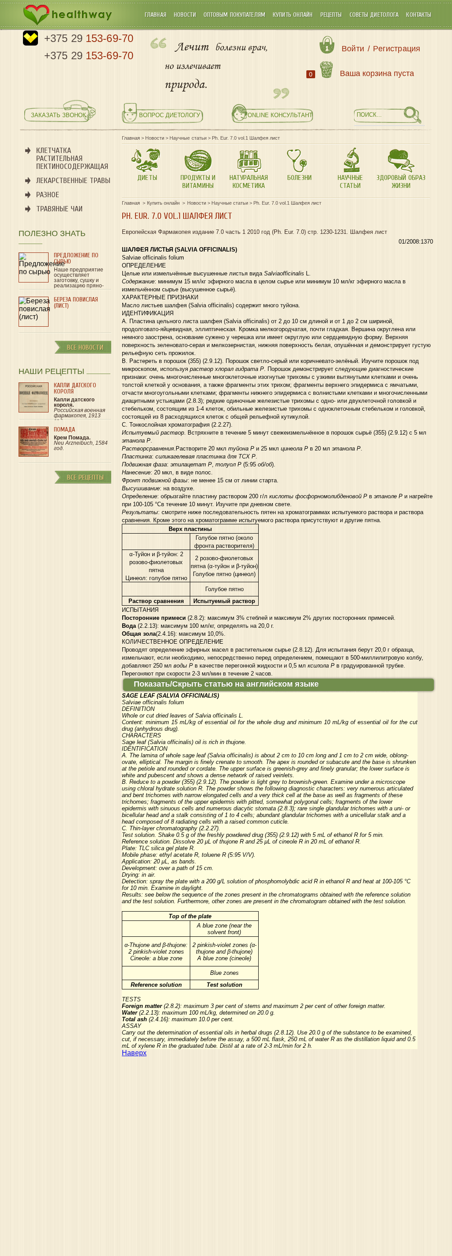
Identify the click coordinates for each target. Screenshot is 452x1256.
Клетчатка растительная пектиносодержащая (72, 158)
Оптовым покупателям (235, 15)
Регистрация (396, 48)
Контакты (418, 15)
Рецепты (332, 15)
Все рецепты (85, 477)
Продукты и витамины (198, 182)
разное (47, 194)
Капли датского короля (75, 388)
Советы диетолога (375, 15)
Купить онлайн (294, 15)
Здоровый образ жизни (401, 182)
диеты (147, 178)
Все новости (85, 347)
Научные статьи (350, 182)
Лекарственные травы (73, 180)
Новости (186, 15)
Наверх (134, 1053)
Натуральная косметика (249, 182)
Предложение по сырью (76, 258)
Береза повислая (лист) (76, 302)
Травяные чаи (59, 209)
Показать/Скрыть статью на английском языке (226, 684)
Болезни (299, 178)
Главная (156, 15)
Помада (64, 429)
